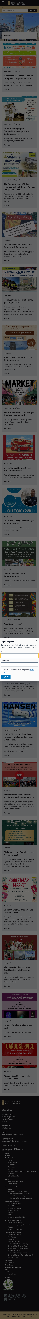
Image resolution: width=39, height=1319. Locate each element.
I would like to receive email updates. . (19, 671)
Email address (5, 661)
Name (3, 652)
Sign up (6, 677)
